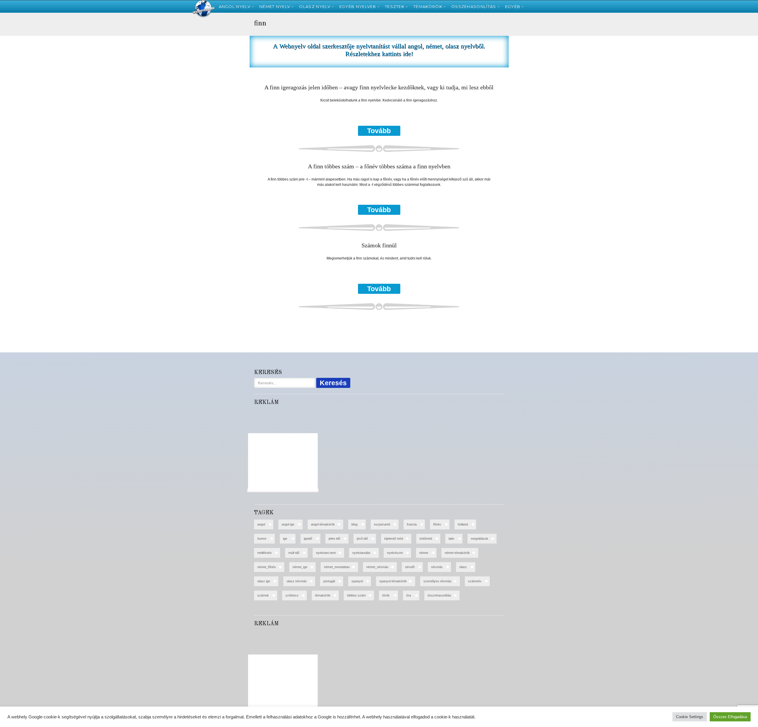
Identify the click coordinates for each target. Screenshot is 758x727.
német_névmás (377, 567)
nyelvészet (395, 552)
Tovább (379, 131)
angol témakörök (323, 524)
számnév (474, 581)
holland (463, 524)
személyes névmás (437, 581)
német (423, 552)
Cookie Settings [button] (689, 717)
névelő (410, 567)
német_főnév (266, 567)
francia (412, 524)
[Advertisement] (31, 112)
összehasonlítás (439, 595)
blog (354, 524)
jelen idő (334, 538)
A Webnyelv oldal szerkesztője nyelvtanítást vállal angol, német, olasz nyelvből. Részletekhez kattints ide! (379, 49)
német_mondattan (337, 567)
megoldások (479, 538)
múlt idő (293, 552)
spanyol (357, 581)
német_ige (300, 567)
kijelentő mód (393, 538)
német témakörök (457, 552)
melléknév (264, 552)
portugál (329, 581)
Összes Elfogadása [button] (730, 717)
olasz (463, 567)
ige (285, 538)
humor (261, 538)
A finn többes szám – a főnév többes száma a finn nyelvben (379, 166)
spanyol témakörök (393, 581)
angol (261, 524)
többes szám (356, 595)
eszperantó (382, 524)
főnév (437, 524)
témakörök (322, 595)
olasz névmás (297, 581)
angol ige (288, 524)
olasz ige (263, 581)
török (386, 595)
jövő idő (362, 538)
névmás (437, 567)
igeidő (308, 538)
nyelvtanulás (361, 552)
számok (263, 595)
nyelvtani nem (326, 552)
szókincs (291, 595)
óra (408, 595)
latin (451, 538)
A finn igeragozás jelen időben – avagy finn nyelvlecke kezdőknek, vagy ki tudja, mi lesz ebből (379, 87)
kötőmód (426, 538)
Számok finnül (379, 245)
